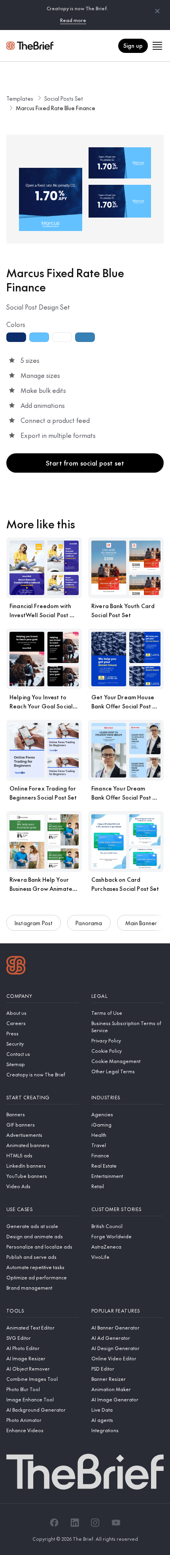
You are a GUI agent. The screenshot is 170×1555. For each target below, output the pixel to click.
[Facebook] (54, 1522)
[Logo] (16, 966)
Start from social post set (85, 462)
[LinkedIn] (74, 1522)
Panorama (89, 923)
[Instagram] (95, 1522)
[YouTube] (116, 1522)
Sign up (133, 45)
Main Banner (141, 923)
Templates (19, 98)
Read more (73, 20)
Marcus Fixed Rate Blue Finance (55, 108)
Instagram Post (34, 923)
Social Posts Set (63, 98)
